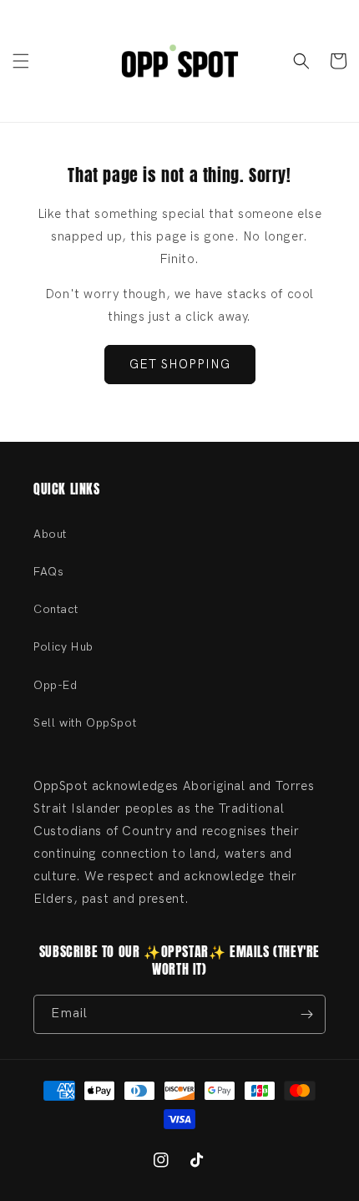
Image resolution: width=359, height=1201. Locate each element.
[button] (21, 61)
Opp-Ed (55, 685)
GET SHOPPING (179, 364)
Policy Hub (63, 647)
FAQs (48, 572)
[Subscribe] (306, 1014)
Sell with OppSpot (84, 723)
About (50, 534)
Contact (55, 609)
